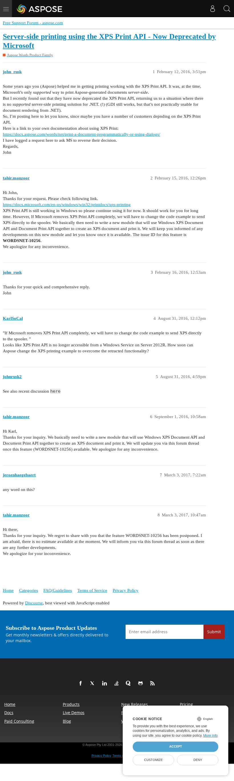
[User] (212, 8)
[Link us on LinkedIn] (105, 683)
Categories (28, 590)
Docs (8, 712)
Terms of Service (92, 590)
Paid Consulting (19, 721)
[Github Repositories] (141, 683)
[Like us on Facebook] (81, 683)
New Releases (134, 704)
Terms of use (121, 755)
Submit (214, 631)
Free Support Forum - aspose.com (33, 23)
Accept (175, 746)
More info (210, 736)
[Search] (227, 8)
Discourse (34, 603)
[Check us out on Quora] (129, 683)
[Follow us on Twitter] (93, 683)
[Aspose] (39, 8)
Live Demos (73, 712)
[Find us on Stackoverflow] (117, 683)
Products (71, 704)
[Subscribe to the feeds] (153, 683)
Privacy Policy (125, 590)
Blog (67, 721)
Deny (197, 760)
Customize (153, 760)
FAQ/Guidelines (57, 590)
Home (8, 590)
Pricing (186, 704)
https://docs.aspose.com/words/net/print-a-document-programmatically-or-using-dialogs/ (81, 134)
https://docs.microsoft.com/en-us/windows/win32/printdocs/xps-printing (67, 204)
